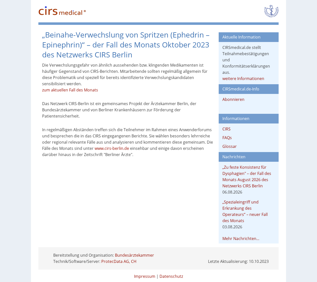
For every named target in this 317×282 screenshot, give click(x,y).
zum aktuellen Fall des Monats (70, 90)
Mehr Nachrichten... (240, 238)
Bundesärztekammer (134, 255)
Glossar (229, 146)
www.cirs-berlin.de (112, 148)
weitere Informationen (243, 78)
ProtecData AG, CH (118, 261)
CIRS (226, 129)
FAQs (227, 137)
